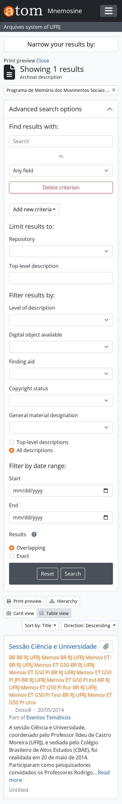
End (13, 505)
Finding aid (22, 361)
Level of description (32, 307)
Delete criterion (61, 187)
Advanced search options (45, 109)
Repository (22, 239)
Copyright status (28, 388)
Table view (57, 613)
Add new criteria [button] (32, 209)
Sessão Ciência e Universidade (53, 646)
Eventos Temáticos (48, 717)
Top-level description (33, 265)
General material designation (43, 415)
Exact (23, 555)
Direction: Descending (88, 625)
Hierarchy (66, 601)
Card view (23, 613)
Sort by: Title (39, 625)
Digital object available (35, 334)
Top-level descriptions (43, 442)
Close (42, 60)
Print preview (26, 601)
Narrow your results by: (61, 44)
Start (15, 478)
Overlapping (31, 547)
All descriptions (35, 450)
